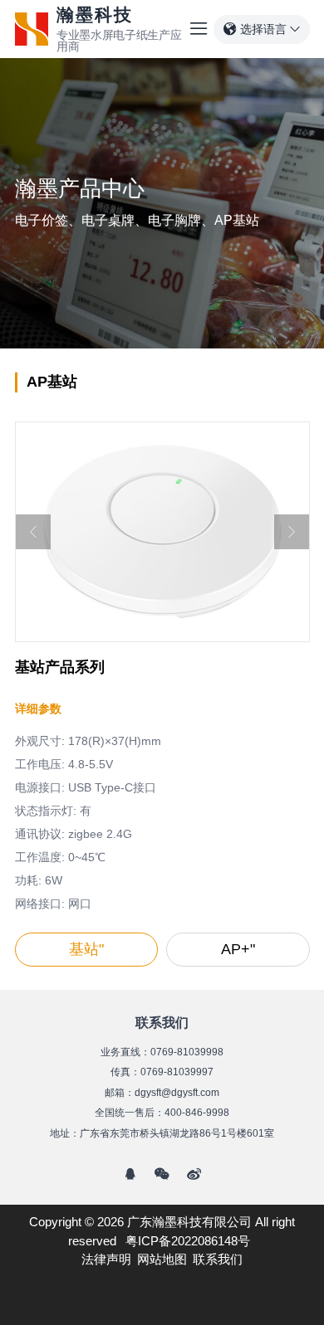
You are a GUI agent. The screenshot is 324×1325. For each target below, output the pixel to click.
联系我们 (218, 1259)
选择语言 (263, 29)
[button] (33, 531)
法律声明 (106, 1259)
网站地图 (162, 1259)
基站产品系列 (60, 667)
